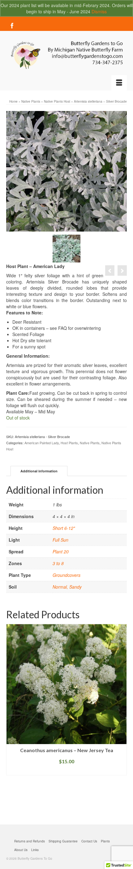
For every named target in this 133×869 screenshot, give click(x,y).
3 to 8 (58, 563)
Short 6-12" (64, 528)
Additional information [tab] (39, 471)
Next (121, 719)
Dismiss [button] (99, 11)
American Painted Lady (41, 442)
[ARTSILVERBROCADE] (66, 171)
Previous (11, 719)
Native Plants (90, 442)
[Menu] (119, 83)
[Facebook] (12, 25)
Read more (66, 770)
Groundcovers (66, 575)
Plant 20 (61, 551)
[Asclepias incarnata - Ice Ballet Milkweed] (122, 270)
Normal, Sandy (67, 587)
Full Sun (60, 540)
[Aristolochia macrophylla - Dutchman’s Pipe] (109, 270)
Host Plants (69, 442)
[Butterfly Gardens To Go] (66, 55)
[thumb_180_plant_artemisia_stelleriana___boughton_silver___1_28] (66, 248)
